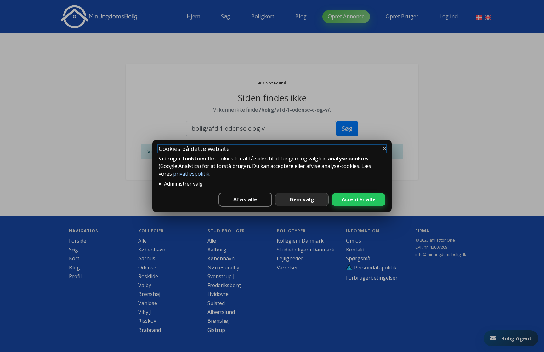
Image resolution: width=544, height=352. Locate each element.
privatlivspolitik (191, 173)
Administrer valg (183, 183)
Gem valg (302, 199)
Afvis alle (245, 199)
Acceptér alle (359, 199)
